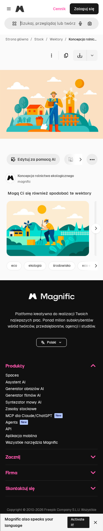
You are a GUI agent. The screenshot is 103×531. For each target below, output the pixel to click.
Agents (16, 422)
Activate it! (77, 522)
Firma (11, 472)
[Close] (95, 522)
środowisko (62, 265)
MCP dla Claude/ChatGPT (33, 415)
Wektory (56, 39)
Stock (39, 39)
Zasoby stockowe (21, 408)
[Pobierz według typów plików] (92, 55)
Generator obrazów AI (24, 388)
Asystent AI (15, 382)
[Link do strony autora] (10, 179)
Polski (51, 342)
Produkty (14, 366)
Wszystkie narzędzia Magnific (31, 442)
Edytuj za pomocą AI (36, 159)
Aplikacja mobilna (21, 435)
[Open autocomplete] (12, 23)
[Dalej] (80, 159)
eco (14, 265)
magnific (24, 181)
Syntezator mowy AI (23, 402)
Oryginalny (37, 73)
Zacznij (12, 457)
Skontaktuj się (20, 488)
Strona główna (16, 39)
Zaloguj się (84, 8)
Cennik (59, 8)
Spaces (12, 375)
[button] (51, 342)
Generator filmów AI (23, 395)
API (8, 428)
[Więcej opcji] (51, 55)
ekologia (35, 265)
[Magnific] (52, 297)
